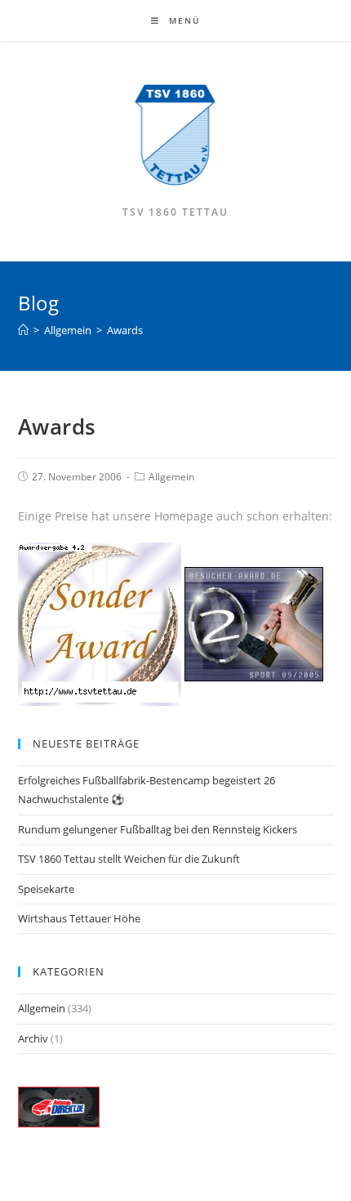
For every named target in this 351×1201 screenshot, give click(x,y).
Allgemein (171, 477)
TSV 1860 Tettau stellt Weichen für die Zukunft (129, 858)
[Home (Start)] (23, 330)
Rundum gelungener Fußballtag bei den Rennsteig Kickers (157, 829)
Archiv (33, 1038)
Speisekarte (46, 889)
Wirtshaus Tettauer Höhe (79, 918)
